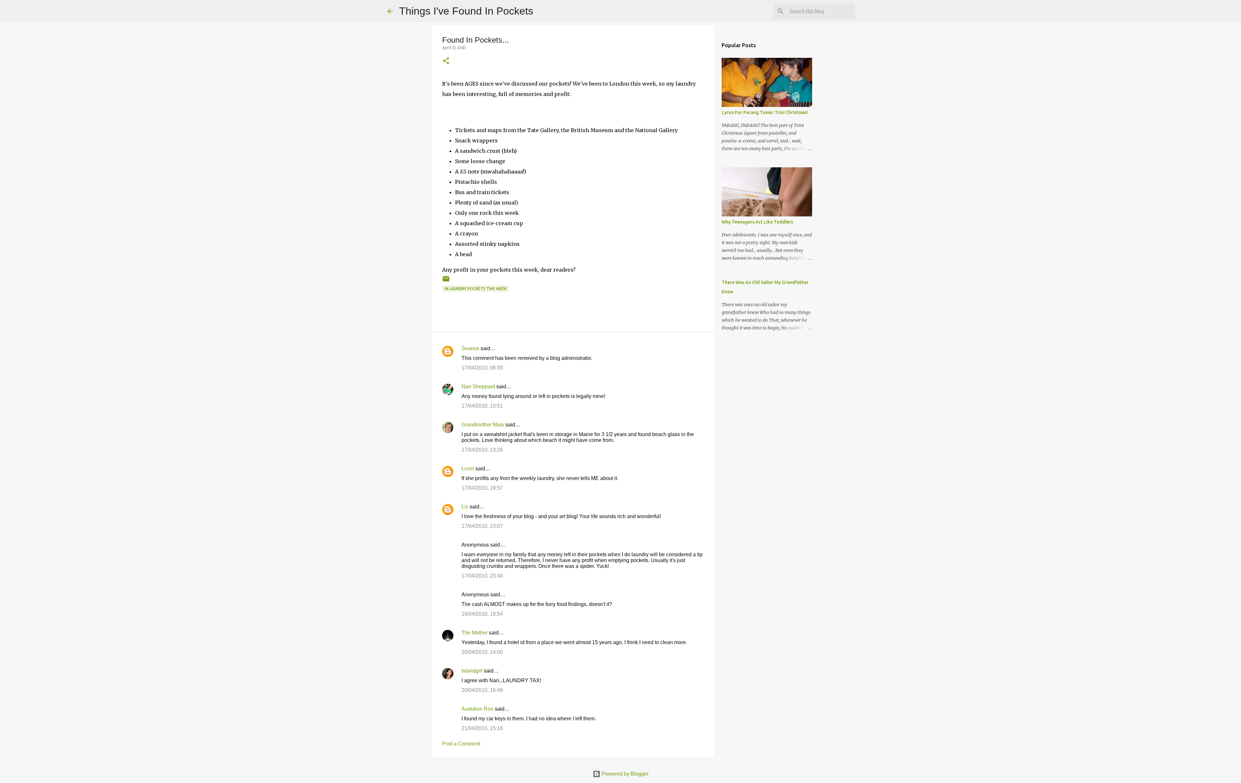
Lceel (467, 468)
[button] (446, 61)
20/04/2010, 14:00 (482, 652)
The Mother (474, 632)
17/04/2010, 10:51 (482, 406)
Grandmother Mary (482, 424)
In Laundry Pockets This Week (475, 289)
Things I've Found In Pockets (466, 11)
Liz (464, 506)
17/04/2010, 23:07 (482, 526)
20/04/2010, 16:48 (482, 690)
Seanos (470, 348)
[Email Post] (446, 281)
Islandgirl (472, 670)
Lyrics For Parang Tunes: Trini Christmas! (765, 112)
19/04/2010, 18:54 (482, 614)
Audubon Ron (477, 709)
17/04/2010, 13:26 (482, 450)
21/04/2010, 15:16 (482, 728)
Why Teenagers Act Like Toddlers (757, 221)
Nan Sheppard (478, 386)
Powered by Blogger (624, 774)
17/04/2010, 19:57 (482, 488)
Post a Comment (461, 743)
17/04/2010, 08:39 (482, 368)
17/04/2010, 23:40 (482, 576)
